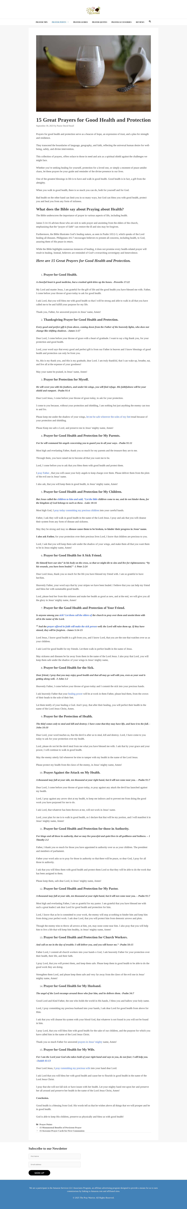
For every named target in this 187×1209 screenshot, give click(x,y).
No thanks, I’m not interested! (93, 628)
